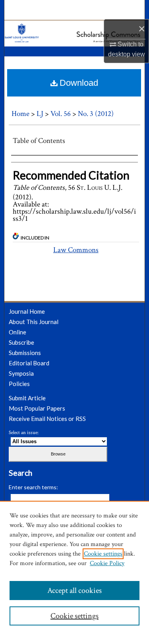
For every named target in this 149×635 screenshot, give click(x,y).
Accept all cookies (74, 590)
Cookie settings (103, 554)
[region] (74, 568)
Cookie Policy (107, 563)
